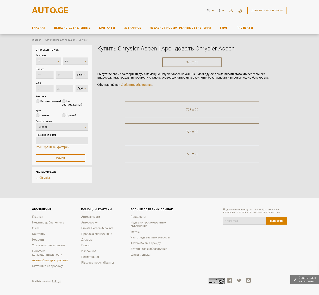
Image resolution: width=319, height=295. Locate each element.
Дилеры (87, 239)
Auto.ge (56, 281)
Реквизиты (138, 216)
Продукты (245, 27)
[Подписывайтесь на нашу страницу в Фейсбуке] (229, 280)
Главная (38, 27)
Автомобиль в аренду (146, 243)
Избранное (132, 27)
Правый (71, 115)
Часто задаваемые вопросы (150, 237)
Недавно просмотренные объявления (180, 27)
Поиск (85, 245)
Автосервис (89, 222)
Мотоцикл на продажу (47, 266)
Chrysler (83, 39)
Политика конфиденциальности (47, 252)
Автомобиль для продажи (60, 39)
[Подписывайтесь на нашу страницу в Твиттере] (239, 280)
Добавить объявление (267, 10)
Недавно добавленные (72, 27)
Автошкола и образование (149, 249)
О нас (36, 228)
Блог (224, 27)
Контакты (107, 27)
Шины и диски (140, 254)
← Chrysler (43, 177)
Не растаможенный (72, 103)
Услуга (135, 231)
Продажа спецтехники (96, 234)
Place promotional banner (97, 262)
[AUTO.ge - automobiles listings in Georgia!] (50, 12)
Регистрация (90, 257)
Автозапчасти (90, 216)
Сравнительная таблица (307, 279)
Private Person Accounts (97, 228)
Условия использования (48, 245)
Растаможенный (50, 101)
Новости (38, 239)
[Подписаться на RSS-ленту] (249, 280)
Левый (44, 115)
